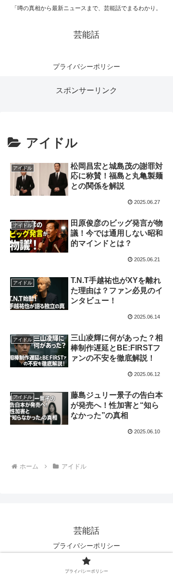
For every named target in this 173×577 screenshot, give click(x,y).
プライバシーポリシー (86, 546)
